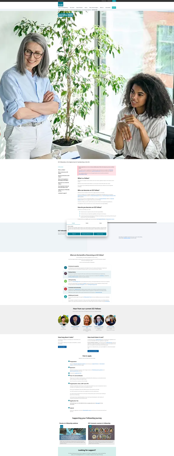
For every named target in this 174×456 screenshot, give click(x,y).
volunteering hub (98, 292)
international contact (110, 219)
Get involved (108, 7)
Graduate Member (102, 198)
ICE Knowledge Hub (76, 281)
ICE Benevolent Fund (87, 297)
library (85, 283)
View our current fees (92, 351)
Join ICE (114, 7)
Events (86, 7)
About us (101, 7)
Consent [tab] (73, 223)
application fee (99, 339)
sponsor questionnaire (96, 171)
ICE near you (104, 0)
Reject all (74, 233)
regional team (77, 289)
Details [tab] (87, 223)
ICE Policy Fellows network (73, 276)
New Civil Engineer (80, 284)
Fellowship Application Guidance (79, 363)
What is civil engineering (63, 7)
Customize (87, 234)
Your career (72, 7)
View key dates (62, 346)
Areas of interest (79, 7)
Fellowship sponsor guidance (97, 369)
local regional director (101, 219)
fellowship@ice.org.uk (83, 174)
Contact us (109, 0)
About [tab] (101, 223)
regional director (95, 363)
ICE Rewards (107, 301)
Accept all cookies (100, 233)
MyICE (114, 0)
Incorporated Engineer (95, 195)
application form (78, 373)
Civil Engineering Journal (92, 284)
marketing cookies (127, 238)
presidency (102, 275)
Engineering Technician (82, 195)
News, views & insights (93, 7)
